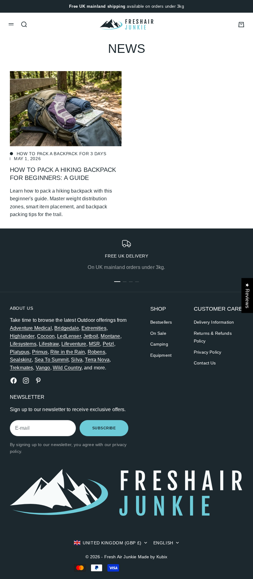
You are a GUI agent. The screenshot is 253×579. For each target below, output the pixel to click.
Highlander (22, 336)
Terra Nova (97, 359)
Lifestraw (49, 344)
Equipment (161, 355)
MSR (94, 344)
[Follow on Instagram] (26, 380)
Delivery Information (214, 322)
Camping (159, 344)
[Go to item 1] (117, 281)
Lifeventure (73, 344)
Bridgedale (66, 328)
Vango (43, 367)
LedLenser (69, 336)
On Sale (158, 333)
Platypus (19, 352)
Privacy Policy (207, 352)
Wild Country (67, 367)
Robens (96, 352)
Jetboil (90, 336)
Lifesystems (23, 344)
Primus (40, 352)
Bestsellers (161, 322)
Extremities (93, 328)
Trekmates (21, 367)
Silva (76, 359)
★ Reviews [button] (247, 295)
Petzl (108, 344)
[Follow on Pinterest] (38, 380)
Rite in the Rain (67, 352)
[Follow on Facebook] (13, 380)
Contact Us (205, 362)
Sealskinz (21, 359)
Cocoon (46, 336)
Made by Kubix (153, 556)
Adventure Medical (31, 328)
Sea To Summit (51, 359)
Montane (110, 336)
